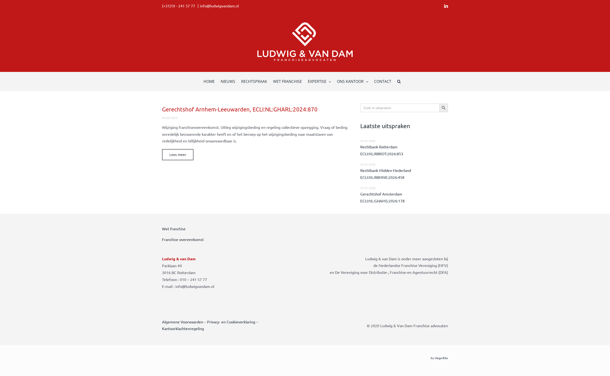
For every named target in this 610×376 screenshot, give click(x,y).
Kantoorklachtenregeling (183, 328)
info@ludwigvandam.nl (219, 5)
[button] (399, 81)
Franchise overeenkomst (183, 239)
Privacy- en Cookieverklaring (231, 321)
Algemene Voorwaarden (182, 321)
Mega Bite (441, 358)
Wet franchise (174, 228)
